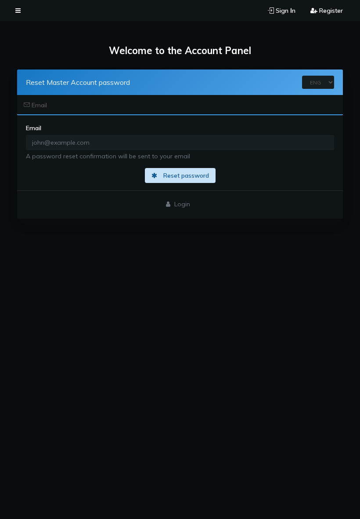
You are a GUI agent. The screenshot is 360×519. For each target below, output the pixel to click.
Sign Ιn (284, 11)
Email (38, 105)
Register (330, 11)
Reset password (185, 175)
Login (181, 204)
